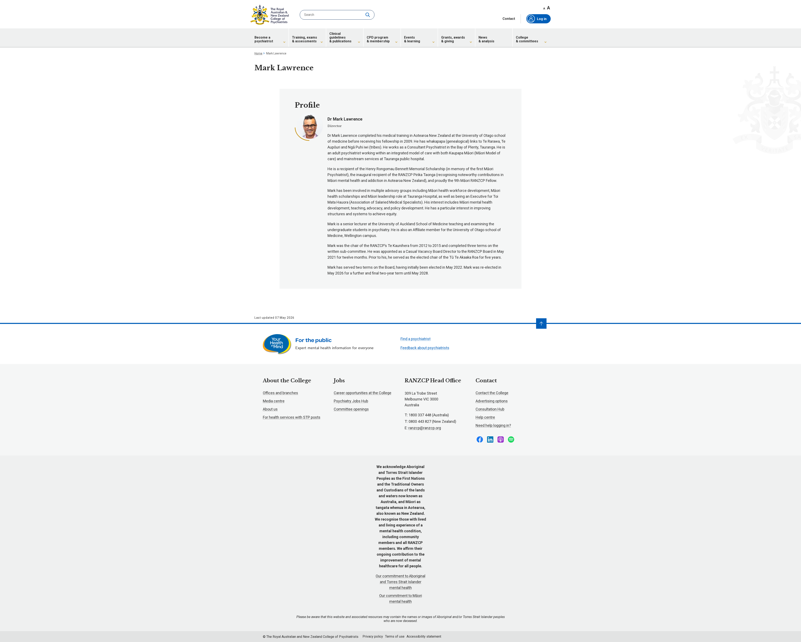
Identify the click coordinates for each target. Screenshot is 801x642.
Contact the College (492, 393)
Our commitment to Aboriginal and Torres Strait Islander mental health (400, 582)
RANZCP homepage (269, 15)
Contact (509, 19)
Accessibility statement (424, 636)
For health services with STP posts (291, 417)
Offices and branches (280, 393)
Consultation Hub (490, 409)
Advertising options (492, 401)
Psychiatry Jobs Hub (351, 401)
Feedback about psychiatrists (424, 348)
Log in (542, 19)
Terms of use (394, 636)
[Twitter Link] (500, 439)
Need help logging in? (493, 425)
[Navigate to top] (541, 323)
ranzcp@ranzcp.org (424, 428)
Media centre (274, 401)
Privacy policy (373, 636)
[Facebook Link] (480, 439)
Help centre (485, 417)
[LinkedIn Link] (490, 439)
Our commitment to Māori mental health (400, 598)
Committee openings (351, 409)
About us (270, 409)
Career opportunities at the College (362, 393)
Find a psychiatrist (415, 339)
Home (258, 53)
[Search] (368, 14)
